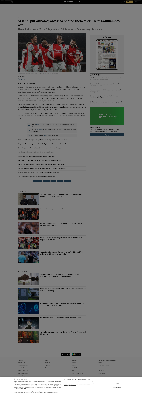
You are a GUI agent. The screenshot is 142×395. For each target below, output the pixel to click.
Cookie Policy (23, 388)
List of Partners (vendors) (70, 385)
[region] (71, 386)
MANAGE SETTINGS (117, 387)
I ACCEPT (117, 383)
